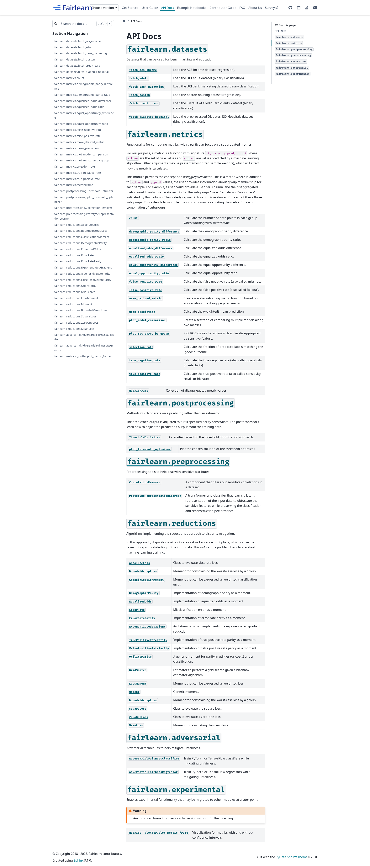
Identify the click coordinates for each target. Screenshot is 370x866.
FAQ (242, 8)
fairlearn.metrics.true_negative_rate (77, 173)
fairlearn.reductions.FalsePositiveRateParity (82, 279)
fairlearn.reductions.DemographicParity (80, 243)
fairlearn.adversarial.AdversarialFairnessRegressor (83, 348)
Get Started (130, 8)
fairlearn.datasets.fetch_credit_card (77, 65)
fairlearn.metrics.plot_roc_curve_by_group (81, 160)
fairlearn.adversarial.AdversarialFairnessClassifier (84, 337)
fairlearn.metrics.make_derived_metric (79, 142)
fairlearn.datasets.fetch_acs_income (77, 41)
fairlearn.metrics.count (69, 78)
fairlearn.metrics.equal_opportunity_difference (84, 115)
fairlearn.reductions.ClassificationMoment (81, 237)
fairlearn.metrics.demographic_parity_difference (83, 86)
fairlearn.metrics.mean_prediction (76, 148)
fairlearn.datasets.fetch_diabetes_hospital (81, 72)
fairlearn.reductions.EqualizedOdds (77, 249)
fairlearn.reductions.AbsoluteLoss (76, 224)
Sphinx (78, 860)
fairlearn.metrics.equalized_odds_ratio (79, 107)
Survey (270, 8)
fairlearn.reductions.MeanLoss (74, 328)
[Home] (123, 21)
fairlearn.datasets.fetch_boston (74, 59)
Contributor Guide (222, 8)
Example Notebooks (191, 8)
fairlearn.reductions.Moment (73, 304)
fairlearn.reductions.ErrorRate (74, 255)
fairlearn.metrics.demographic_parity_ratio (82, 95)
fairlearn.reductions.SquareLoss (75, 316)
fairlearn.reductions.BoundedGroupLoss (80, 230)
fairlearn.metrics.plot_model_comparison (81, 154)
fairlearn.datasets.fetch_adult (73, 47)
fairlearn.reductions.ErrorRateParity (77, 261)
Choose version (103, 8)
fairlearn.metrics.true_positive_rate (77, 178)
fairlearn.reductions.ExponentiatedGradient (83, 267)
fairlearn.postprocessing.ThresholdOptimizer (83, 191)
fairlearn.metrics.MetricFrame (73, 185)
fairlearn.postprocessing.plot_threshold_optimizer (83, 199)
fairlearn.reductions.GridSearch (74, 292)
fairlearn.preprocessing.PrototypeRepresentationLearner (84, 216)
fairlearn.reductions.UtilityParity (75, 286)
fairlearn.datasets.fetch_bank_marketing (80, 53)
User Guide (150, 8)
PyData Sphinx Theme (292, 857)
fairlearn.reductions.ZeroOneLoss (76, 322)
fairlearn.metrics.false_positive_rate (77, 136)
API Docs (167, 8)
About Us (255, 8)
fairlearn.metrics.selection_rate (74, 166)
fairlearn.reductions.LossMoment (76, 298)
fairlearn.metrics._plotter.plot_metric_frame (82, 356)
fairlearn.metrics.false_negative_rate (78, 130)
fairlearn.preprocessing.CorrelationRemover (83, 208)
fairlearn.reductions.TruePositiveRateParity (82, 273)
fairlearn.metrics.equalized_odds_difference (83, 100)
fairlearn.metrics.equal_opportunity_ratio (81, 123)
